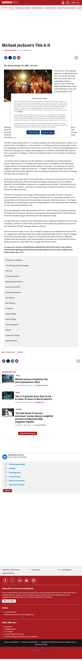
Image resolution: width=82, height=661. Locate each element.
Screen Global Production (14, 634)
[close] (77, 53)
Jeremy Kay (40, 402)
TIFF (5, 8)
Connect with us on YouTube (26, 580)
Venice (11, 8)
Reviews (19, 409)
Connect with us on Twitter (12, 580)
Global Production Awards (67, 8)
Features (20, 352)
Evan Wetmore (42, 385)
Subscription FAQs (41, 644)
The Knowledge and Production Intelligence (21, 636)
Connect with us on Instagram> (33, 580)
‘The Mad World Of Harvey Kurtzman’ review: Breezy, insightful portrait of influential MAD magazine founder (34, 417)
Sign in (50, 53)
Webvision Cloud (46, 650)
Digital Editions (8, 573)
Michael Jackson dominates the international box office (31, 381)
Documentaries (10, 352)
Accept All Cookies (47, 132)
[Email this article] (18, 57)
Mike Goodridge (10, 50)
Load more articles (28, 433)
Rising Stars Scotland (23, 8)
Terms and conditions (11, 642)
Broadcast (8, 627)
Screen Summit (50, 8)
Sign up (7, 491)
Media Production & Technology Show (19, 614)
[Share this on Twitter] (10, 57)
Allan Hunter (40, 425)
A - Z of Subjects (65, 570)
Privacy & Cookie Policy (30, 642)
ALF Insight (9, 631)
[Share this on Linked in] (14, 57)
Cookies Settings (33, 132)
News (18, 375)
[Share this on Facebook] (6, 57)
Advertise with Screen (11, 570)
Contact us (36, 570)
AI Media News (10, 629)
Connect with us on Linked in (19, 580)
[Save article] (76, 57)
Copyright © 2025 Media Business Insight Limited (58, 642)
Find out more (9, 601)
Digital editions (37, 8)
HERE (22, 252)
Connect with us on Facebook (5, 580)
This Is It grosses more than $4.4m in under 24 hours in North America (33, 398)
